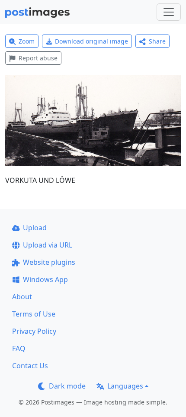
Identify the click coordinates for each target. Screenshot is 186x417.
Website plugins (49, 262)
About (22, 296)
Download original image (91, 41)
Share (157, 41)
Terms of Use (33, 314)
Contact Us (30, 365)
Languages (125, 386)
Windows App (45, 279)
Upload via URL (47, 245)
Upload (35, 227)
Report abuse (38, 58)
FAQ (19, 348)
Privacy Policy (34, 331)
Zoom (27, 41)
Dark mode (67, 386)
